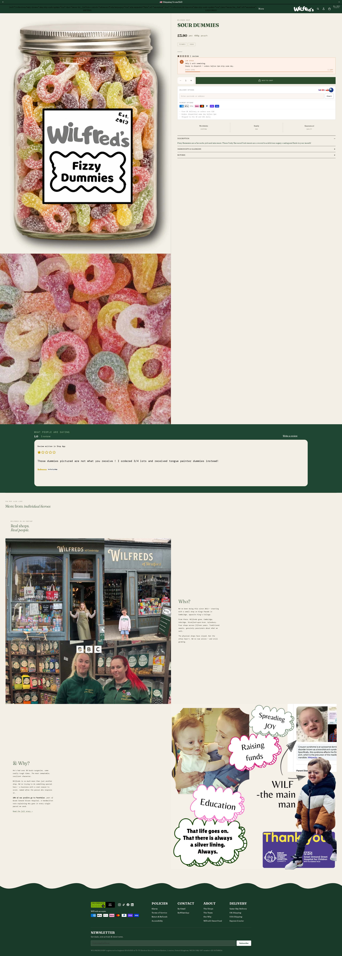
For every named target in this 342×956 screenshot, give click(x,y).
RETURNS (181, 155)
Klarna (155, 909)
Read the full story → (22, 811)
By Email (181, 909)
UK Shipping (235, 913)
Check (329, 96)
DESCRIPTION (183, 138)
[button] (183, 56)
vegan (192, 44)
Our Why (207, 917)
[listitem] (261, 9)
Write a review (290, 436)
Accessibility (157, 921)
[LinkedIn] (132, 904)
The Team (208, 913)
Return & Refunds (159, 917)
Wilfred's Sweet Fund (212, 921)
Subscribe (243, 943)
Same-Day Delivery (238, 909)
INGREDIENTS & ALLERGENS (189, 149)
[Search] (318, 9)
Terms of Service (159, 913)
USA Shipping (236, 917)
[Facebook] (128, 904)
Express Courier (237, 921)
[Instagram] (119, 904)
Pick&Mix (182, 44)
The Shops (208, 909)
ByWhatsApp (183, 913)
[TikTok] (123, 904)
